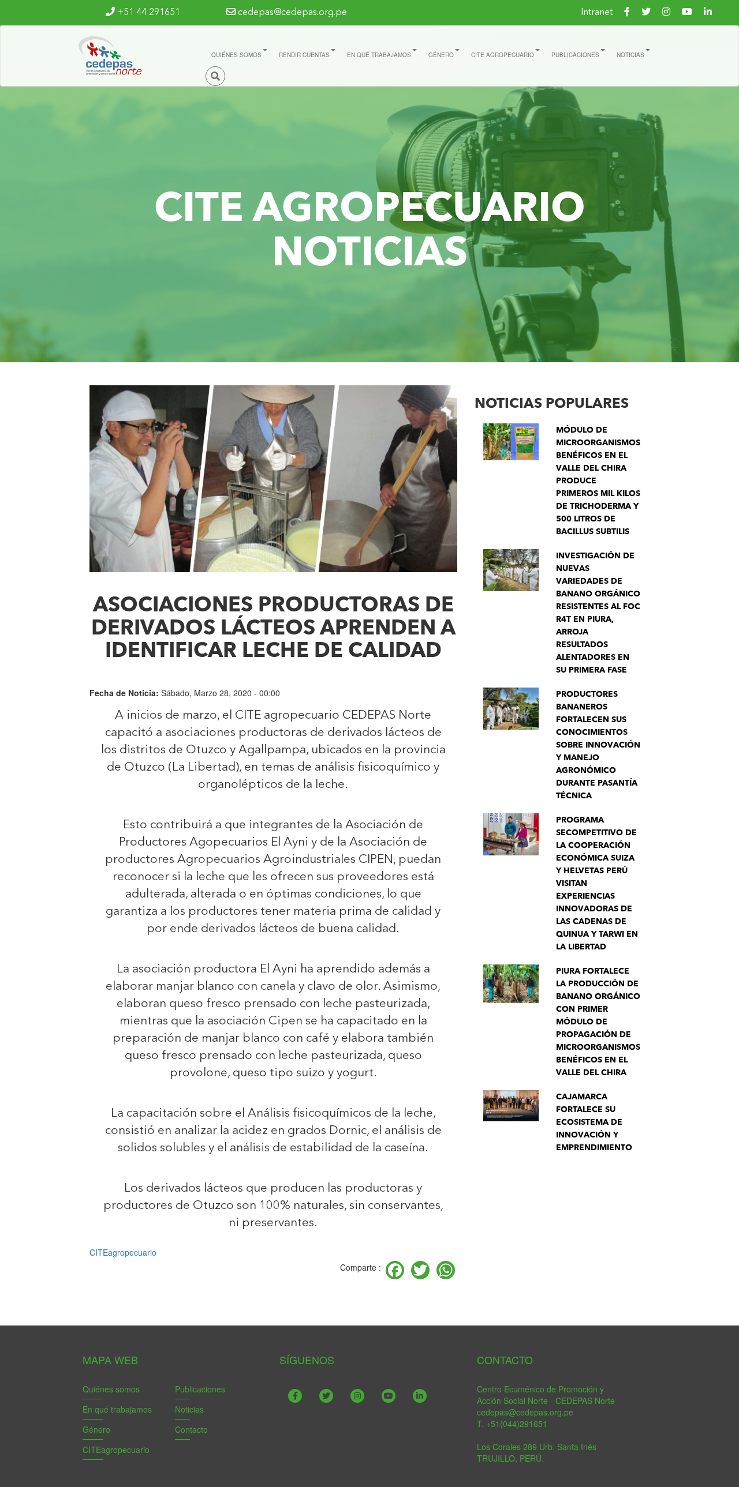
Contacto (191, 1429)
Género (96, 1429)
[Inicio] (109, 56)
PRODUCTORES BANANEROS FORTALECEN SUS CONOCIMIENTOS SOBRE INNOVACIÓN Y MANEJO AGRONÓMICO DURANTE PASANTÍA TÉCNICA (598, 745)
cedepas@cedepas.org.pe (291, 12)
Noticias (189, 1409)
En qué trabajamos (117, 1409)
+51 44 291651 (149, 12)
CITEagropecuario (122, 1252)
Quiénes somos (111, 1389)
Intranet (597, 12)
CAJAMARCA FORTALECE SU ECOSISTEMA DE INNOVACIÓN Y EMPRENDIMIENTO (594, 1122)
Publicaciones (200, 1389)
